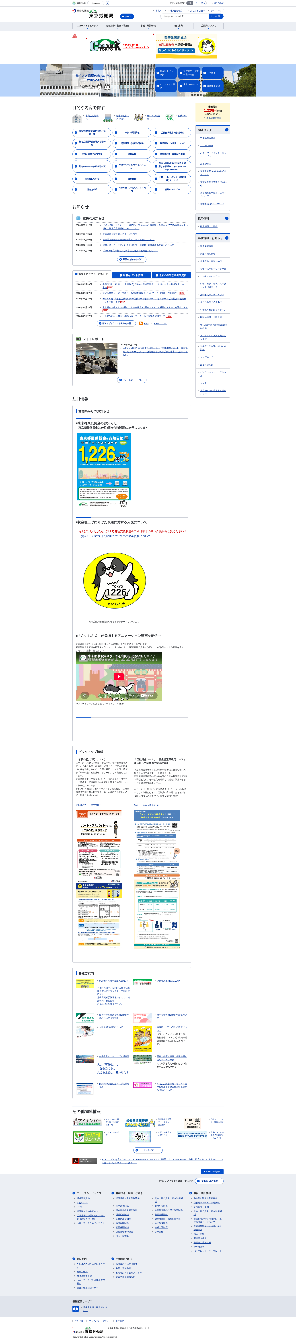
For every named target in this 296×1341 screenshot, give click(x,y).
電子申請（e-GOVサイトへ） (212, 205)
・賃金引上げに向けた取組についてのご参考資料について (114, 536)
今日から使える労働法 (211, 302)
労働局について (124, 1259)
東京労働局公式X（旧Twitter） (213, 184)
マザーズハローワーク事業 (213, 269)
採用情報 (203, 218)
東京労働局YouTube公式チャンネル (213, 173)
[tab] (92, 274)
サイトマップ (217, 11)
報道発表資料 (206, 246)
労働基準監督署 (207, 138)
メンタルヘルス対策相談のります (213, 337)
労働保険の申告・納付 (211, 261)
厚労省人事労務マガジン (212, 294)
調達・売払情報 (207, 253)
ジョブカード (206, 357)
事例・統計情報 (202, 1193)
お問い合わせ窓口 (176, 11)
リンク (203, 383)
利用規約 (120, 1321)
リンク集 (79, 1321)
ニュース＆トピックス (89, 1193)
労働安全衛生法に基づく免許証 (213, 348)
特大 (203, 3)
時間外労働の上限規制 (211, 317)
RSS (146, 323)
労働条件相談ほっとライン (213, 309)
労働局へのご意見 (209, 1181)
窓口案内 (82, 1259)
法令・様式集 (206, 364)
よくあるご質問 (197, 11)
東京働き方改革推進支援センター (213, 392)
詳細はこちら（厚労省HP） (89, 805)
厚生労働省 (219, 3)
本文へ (159, 11)
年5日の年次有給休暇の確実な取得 (213, 326)
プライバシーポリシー (99, 1321)
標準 (189, 3)
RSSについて (160, 323)
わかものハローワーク (211, 276)
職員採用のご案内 (209, 226)
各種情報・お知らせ (210, 238)
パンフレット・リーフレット (213, 374)
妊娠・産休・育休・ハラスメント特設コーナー (213, 285)
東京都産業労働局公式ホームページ (213, 194)
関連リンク (205, 130)
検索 (218, 16)
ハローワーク (206, 145)
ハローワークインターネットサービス (213, 154)
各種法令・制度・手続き (129, 1193)
